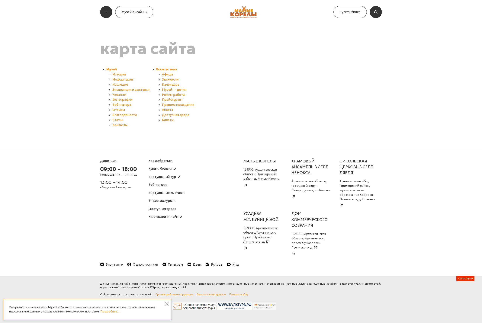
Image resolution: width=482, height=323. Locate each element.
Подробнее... (109, 311)
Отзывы (118, 110)
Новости (119, 95)
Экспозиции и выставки (130, 90)
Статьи (117, 120)
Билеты (168, 120)
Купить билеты (160, 169)
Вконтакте (114, 264)
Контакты (119, 125)
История (119, 74)
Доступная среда (175, 115)
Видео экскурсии (161, 201)
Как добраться (160, 161)
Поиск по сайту (238, 294)
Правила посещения (178, 105)
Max (235, 264)
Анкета (167, 110)
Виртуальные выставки (166, 193)
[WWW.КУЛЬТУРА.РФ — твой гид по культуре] (235, 307)
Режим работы (173, 95)
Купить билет (350, 12)
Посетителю (166, 69)
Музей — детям (174, 90)
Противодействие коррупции (174, 294)
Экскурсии (170, 80)
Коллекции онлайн (163, 217)
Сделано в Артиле (465, 278)
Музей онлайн (132, 12)
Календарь (170, 85)
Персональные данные (211, 294)
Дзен (197, 264)
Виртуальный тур (162, 177)
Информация (122, 80)
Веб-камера (121, 105)
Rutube (216, 264)
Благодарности (124, 115)
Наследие (120, 85)
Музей (111, 69)
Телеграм (175, 264)
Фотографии (122, 100)
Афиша (167, 74)
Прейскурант (172, 100)
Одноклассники (145, 264)
